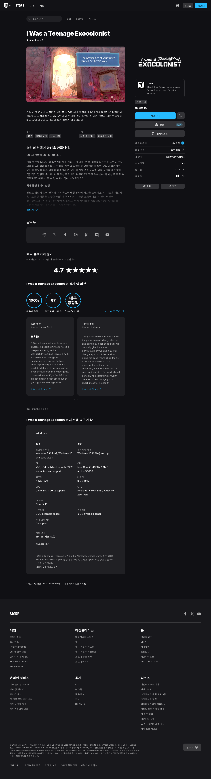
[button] (75, 210)
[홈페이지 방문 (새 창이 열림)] (44, 235)
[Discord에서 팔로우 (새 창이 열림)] (97, 235)
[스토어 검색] (29, 19)
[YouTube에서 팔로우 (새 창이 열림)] (107, 235)
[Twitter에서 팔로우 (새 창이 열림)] (55, 235)
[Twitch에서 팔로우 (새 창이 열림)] (86, 235)
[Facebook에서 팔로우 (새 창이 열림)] (65, 235)
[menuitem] (69, 19)
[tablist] (76, 433)
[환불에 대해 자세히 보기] (183, 150)
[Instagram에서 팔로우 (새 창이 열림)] (76, 235)
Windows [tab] (41, 433)
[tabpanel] (76, 480)
